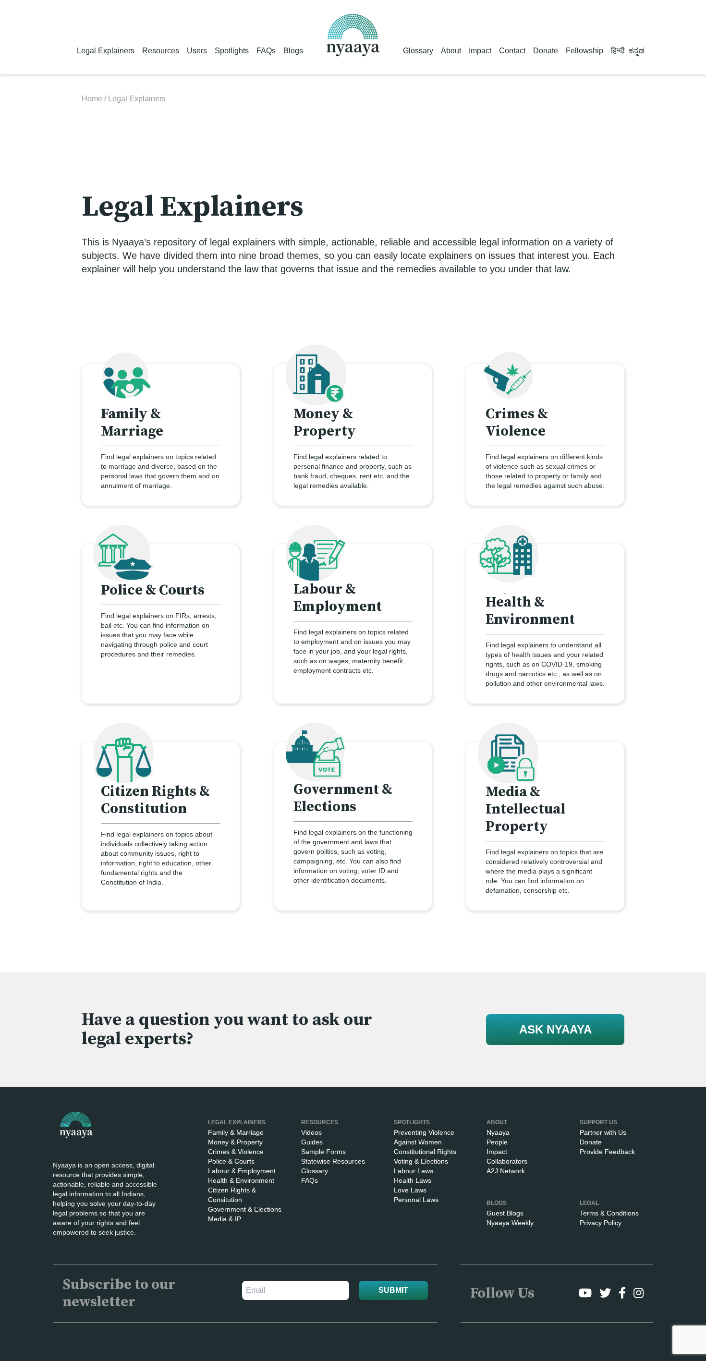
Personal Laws (416, 1199)
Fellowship (584, 51)
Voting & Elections (421, 1161)
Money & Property (235, 1142)
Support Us (598, 1122)
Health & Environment (241, 1180)
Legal (589, 1203)
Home (92, 99)
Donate (545, 51)
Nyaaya (498, 1132)
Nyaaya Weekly (510, 1223)
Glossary (418, 51)
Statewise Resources (333, 1161)
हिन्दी (618, 51)
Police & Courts (231, 1161)
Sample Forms (323, 1151)
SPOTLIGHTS (412, 1122)
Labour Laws (413, 1171)
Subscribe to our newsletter (118, 1293)
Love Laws (410, 1190)
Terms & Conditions (609, 1213)
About (451, 51)
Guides (312, 1142)
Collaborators (507, 1161)
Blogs (293, 51)
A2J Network (506, 1171)
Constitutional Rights (425, 1151)
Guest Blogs (505, 1213)
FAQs (266, 51)
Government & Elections (244, 1209)
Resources (160, 51)
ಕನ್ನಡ (637, 51)
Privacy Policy (600, 1223)
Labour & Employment (242, 1171)
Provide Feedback (607, 1151)
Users (197, 51)
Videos (311, 1132)
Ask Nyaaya (555, 1029)
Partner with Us (603, 1132)
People (497, 1142)
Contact (512, 51)
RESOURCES (319, 1122)
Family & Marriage (236, 1132)
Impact (480, 51)
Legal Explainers (105, 51)
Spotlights (232, 51)
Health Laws (412, 1180)
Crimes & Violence (236, 1151)
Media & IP (224, 1219)
